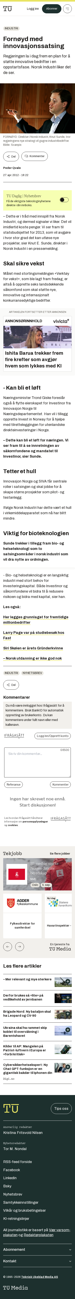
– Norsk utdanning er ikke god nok (32, 658)
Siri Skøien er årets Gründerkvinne (33, 648)
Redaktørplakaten (38, 1235)
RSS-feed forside (17, 1162)
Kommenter (37, 156)
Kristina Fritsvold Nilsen (23, 1133)
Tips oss (61, 1109)
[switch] (64, 199)
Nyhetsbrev (32, 673)
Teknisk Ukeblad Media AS (39, 1276)
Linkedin (10, 1178)
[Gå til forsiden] (7, 9)
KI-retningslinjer (16, 1219)
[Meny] (67, 8)
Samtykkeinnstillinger (20, 1202)
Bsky (7, 1186)
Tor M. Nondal (15, 1149)
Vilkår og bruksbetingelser (24, 1210)
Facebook (11, 1170)
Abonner (51, 8)
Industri (11, 28)
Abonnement (14, 1250)
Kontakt (9, 1261)
